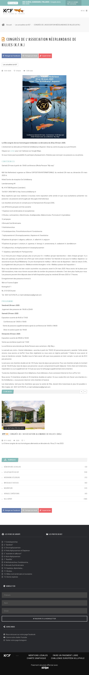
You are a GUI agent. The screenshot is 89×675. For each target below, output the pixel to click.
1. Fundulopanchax (11, 542)
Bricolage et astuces (11, 483)
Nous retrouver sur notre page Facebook (20, 634)
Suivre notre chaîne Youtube (16, 637)
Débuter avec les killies (12, 467)
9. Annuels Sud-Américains (14, 565)
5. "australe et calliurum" (13, 554)
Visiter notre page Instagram (16, 640)
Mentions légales (38, 655)
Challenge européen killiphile (67, 658)
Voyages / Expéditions (11, 493)
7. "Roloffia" (8, 559)
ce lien (12, 151)
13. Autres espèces (11, 577)
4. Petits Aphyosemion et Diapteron (17, 551)
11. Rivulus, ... (8, 571)
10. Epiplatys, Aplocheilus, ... (14, 568)
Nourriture (8, 488)
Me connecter (71, 4)
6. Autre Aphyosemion (12, 556)
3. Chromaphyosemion (12, 548)
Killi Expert (8, 499)
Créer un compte (72, 2)
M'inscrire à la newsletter (44, 619)
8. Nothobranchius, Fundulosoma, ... (17, 562)
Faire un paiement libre (65, 655)
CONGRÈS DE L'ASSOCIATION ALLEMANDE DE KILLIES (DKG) (36, 434)
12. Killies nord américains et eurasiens (18, 574)
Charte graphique (36, 658)
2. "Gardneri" (8, 545)
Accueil (9, 25)
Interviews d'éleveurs (12, 477)
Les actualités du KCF (22, 25)
